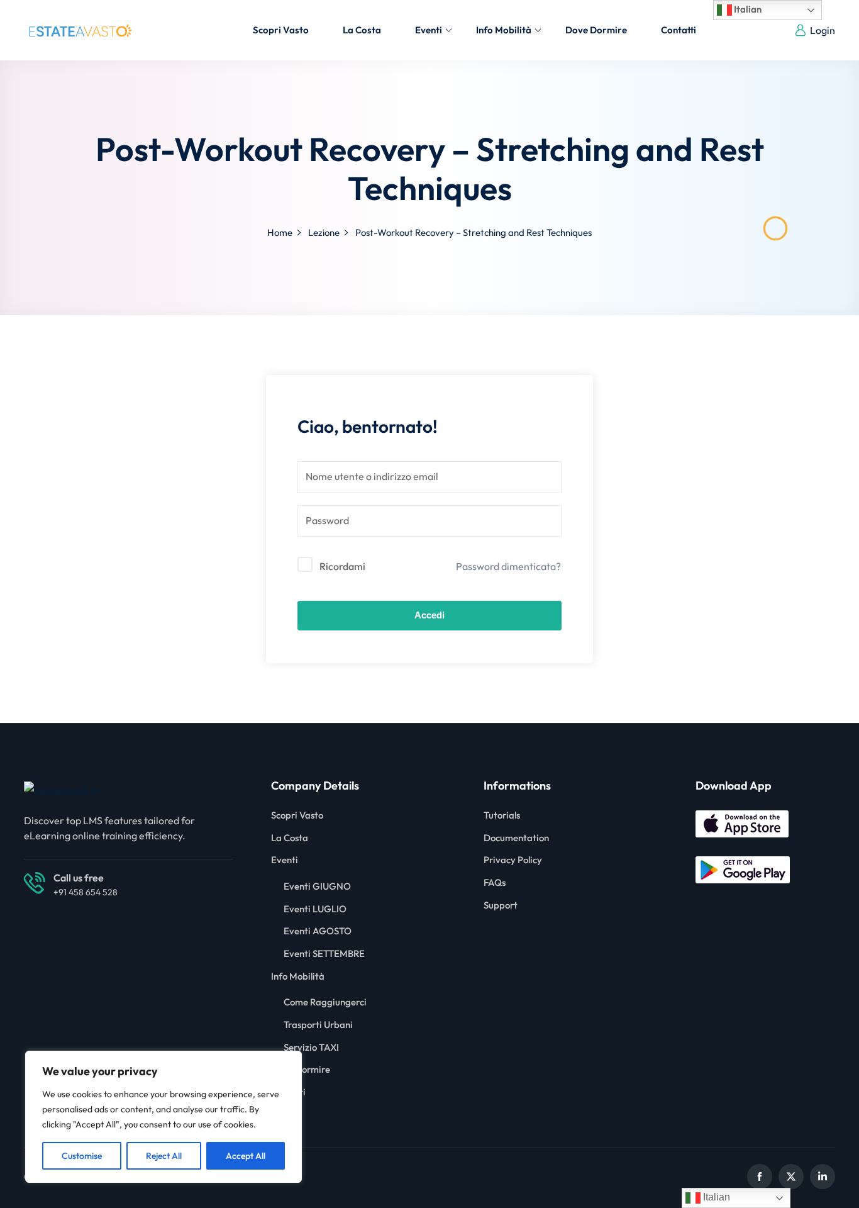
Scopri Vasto (281, 30)
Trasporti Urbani (318, 1025)
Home (279, 232)
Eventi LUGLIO (315, 909)
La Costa (362, 30)
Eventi (428, 30)
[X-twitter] (791, 1176)
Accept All (245, 1155)
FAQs (495, 882)
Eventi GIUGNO (317, 886)
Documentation (516, 838)
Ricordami (342, 566)
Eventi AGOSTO (318, 931)
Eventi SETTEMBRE (324, 953)
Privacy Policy (513, 860)
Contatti (678, 30)
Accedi (429, 615)
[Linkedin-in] (822, 1176)
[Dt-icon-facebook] (759, 1176)
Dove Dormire (596, 30)
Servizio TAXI (311, 1047)
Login (822, 30)
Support (501, 905)
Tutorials (502, 815)
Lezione (324, 232)
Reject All (164, 1155)
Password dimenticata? (508, 566)
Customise (82, 1155)
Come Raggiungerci (325, 1002)
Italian (747, 9)
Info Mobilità (503, 30)
